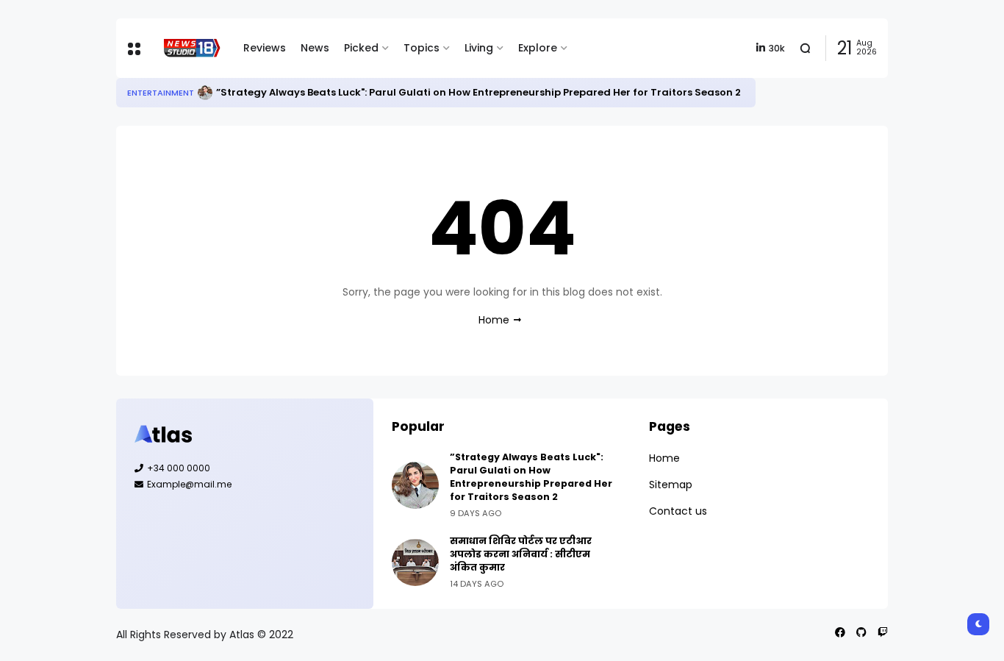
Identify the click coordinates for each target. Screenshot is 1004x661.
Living (479, 47)
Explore (537, 47)
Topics (422, 47)
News (315, 47)
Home (493, 319)
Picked (361, 47)
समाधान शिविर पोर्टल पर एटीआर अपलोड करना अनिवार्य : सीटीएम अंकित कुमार (521, 554)
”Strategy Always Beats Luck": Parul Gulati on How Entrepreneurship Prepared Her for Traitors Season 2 (478, 92)
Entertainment (160, 93)
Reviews (264, 47)
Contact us (678, 511)
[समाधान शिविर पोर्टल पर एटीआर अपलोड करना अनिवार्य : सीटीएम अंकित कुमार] (415, 562)
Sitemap (670, 484)
